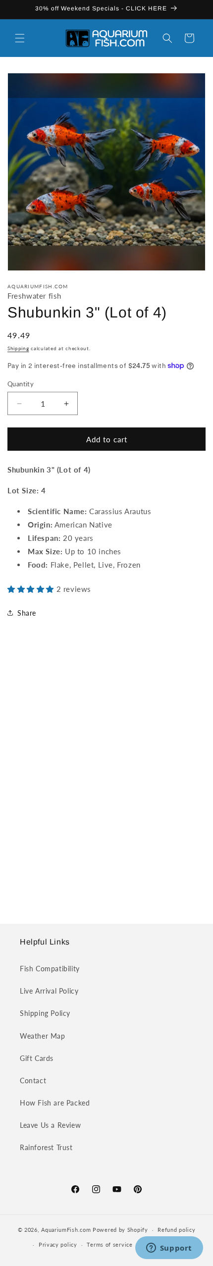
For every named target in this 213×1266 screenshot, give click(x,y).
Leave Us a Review (50, 1125)
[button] (20, 38)
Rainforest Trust (46, 1147)
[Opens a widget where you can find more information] (169, 1248)
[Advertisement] (106, 780)
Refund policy (176, 1229)
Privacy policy (58, 1244)
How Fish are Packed (55, 1103)
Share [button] (26, 613)
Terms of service (109, 1244)
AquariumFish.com (66, 1229)
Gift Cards (36, 1058)
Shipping (18, 348)
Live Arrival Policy (49, 991)
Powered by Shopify (120, 1229)
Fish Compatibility (50, 968)
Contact (33, 1080)
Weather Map (42, 1036)
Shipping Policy (45, 1013)
